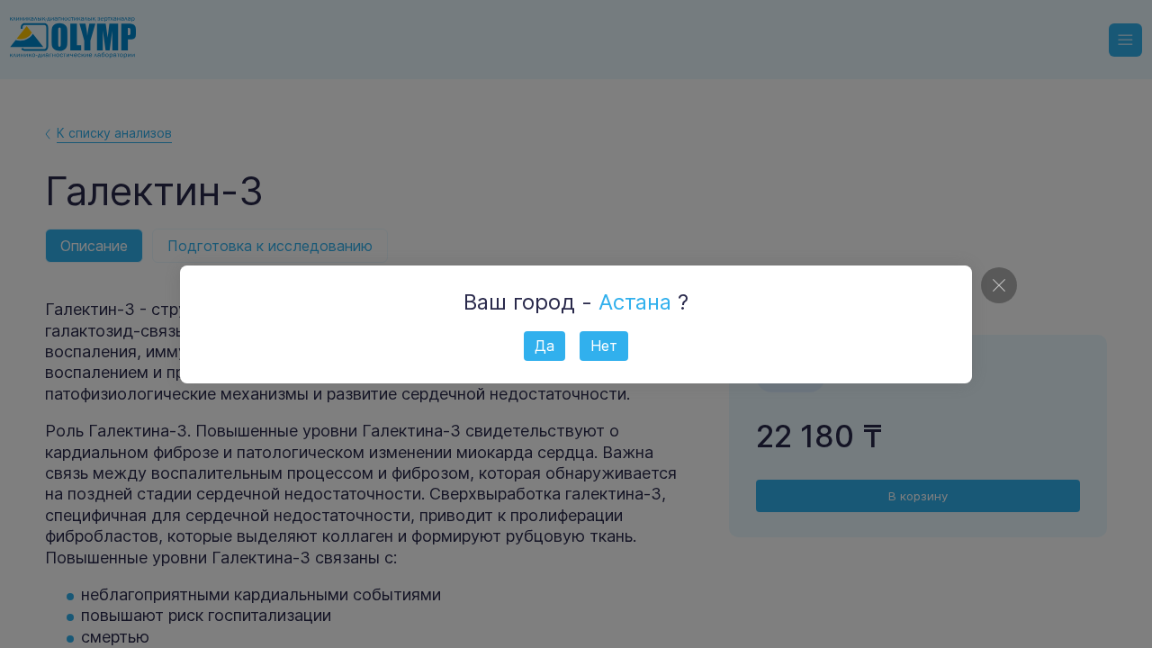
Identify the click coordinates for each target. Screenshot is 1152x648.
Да (544, 346)
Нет (603, 346)
